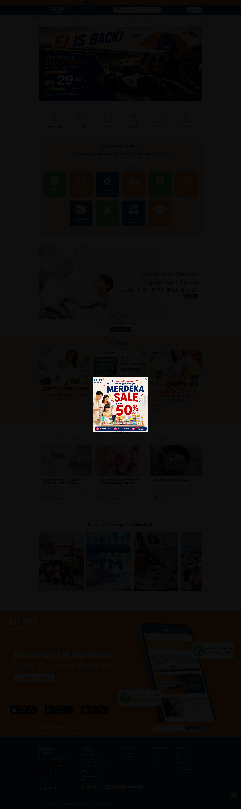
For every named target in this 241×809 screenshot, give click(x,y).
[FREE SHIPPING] (120, 404)
